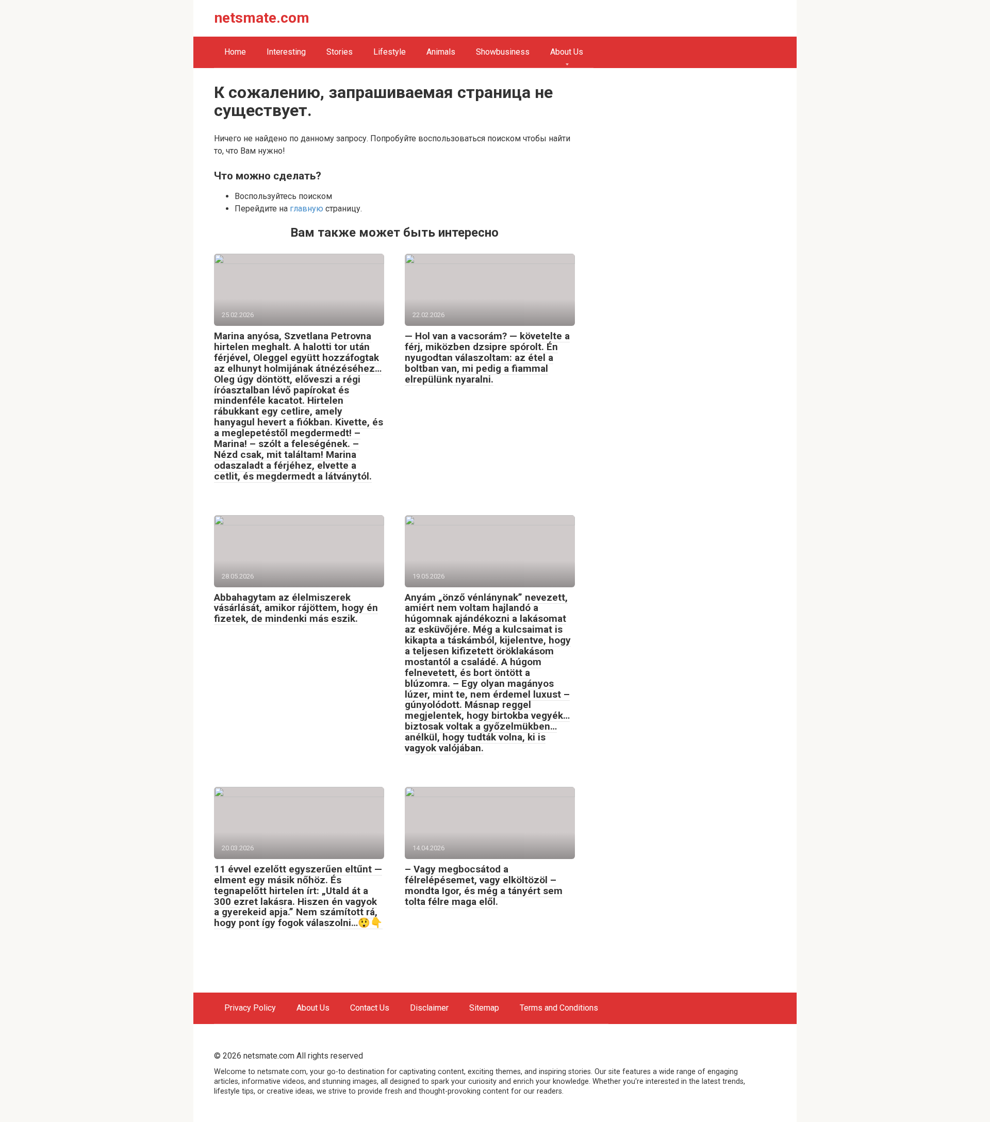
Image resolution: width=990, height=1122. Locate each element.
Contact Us (369, 1008)
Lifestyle (389, 52)
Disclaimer (429, 1008)
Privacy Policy (250, 1008)
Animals (440, 52)
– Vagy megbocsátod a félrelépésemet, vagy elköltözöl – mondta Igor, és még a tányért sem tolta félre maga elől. (484, 885)
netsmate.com (261, 17)
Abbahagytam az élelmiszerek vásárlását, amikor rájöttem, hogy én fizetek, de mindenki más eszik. (296, 608)
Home (235, 52)
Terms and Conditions (559, 1008)
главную (306, 208)
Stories (339, 52)
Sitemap (484, 1008)
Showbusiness (503, 52)
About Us (566, 52)
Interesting (286, 52)
